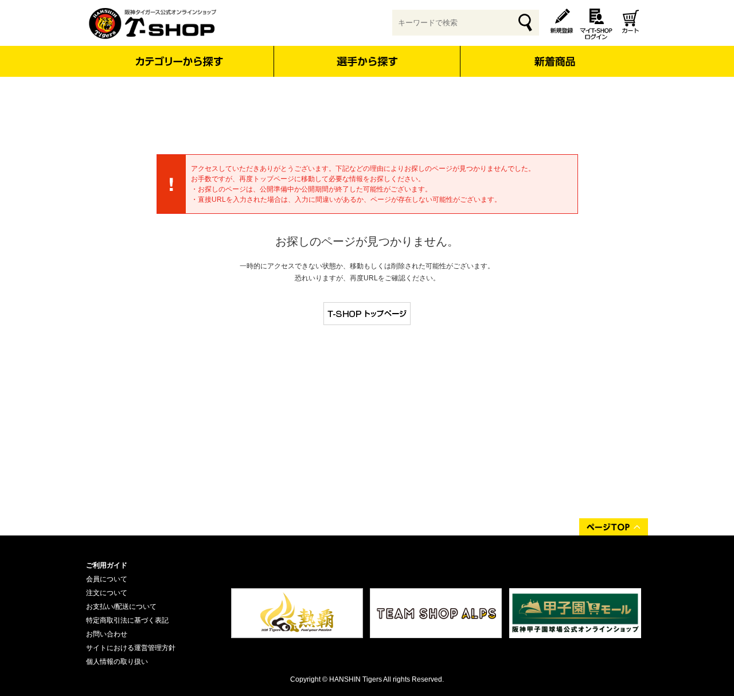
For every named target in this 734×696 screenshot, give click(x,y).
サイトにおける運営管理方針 (130, 648)
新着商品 (554, 53)
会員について (106, 579)
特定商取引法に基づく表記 (127, 620)
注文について (106, 593)
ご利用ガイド (106, 565)
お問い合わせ (106, 634)
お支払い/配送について (121, 607)
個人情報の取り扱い (117, 662)
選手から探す (367, 61)
